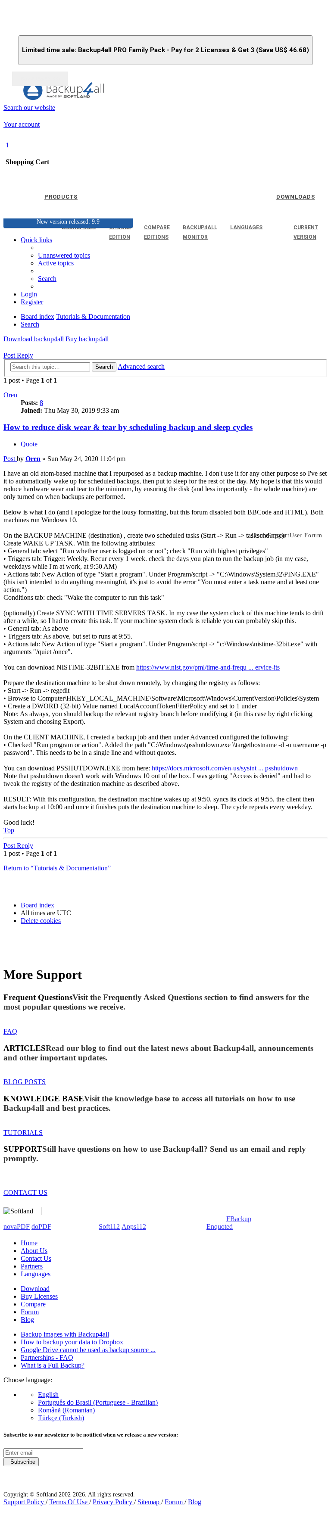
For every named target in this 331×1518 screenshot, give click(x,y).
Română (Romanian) (66, 1410)
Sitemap (149, 1502)
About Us (34, 1250)
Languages (35, 1274)
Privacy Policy (113, 1502)
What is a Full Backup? (52, 1365)
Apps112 (134, 1226)
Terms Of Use (69, 1502)
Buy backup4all (87, 339)
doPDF (41, 1226)
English (48, 1394)
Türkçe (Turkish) (61, 1417)
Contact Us (36, 1258)
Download (35, 1288)
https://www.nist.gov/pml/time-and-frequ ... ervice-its (208, 667)
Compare (33, 1304)
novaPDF (16, 1226)
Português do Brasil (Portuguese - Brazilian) (98, 1402)
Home (29, 1243)
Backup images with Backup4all (65, 1334)
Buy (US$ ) (40, 79)
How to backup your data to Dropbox (72, 1342)
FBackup (238, 1218)
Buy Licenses (39, 1296)
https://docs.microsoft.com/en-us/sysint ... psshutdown (225, 768)
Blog (27, 1319)
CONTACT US (25, 1192)
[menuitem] (56, 263)
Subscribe (21, 1462)
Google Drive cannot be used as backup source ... (88, 1349)
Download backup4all (33, 339)
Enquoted (219, 1226)
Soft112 (109, 1226)
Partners (32, 1266)
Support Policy (24, 1502)
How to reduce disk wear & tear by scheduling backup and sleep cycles (128, 427)
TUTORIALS (23, 1132)
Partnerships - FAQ (47, 1357)
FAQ (10, 1031)
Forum (30, 1311)
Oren (10, 395)
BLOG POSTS (24, 1081)
